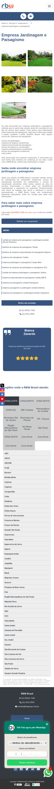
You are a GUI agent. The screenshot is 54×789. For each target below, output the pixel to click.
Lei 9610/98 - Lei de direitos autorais (37, 684)
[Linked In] (32, 769)
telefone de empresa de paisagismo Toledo (20, 247)
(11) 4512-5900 (27, 314)
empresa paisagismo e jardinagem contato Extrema (24, 288)
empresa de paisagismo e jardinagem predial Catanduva (26, 293)
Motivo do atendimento (27, 737)
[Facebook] (21, 769)
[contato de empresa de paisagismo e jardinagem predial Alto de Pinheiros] (14, 58)
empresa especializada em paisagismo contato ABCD (24, 278)
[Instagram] (15, 769)
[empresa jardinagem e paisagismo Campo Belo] (14, 110)
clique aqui (31, 212)
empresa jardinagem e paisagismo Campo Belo (22, 262)
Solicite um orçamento (27, 221)
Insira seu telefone (27, 748)
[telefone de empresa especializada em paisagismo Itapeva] (14, 84)
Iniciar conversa (27, 762)
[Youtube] (38, 769)
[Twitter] (27, 769)
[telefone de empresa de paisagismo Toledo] (40, 58)
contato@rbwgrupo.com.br (28, 706)
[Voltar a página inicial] (8, 6)
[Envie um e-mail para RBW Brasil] (31, 16)
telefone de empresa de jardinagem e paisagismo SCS (25, 267)
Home (27, 718)
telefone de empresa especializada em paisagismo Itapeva (27, 252)
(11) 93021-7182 (18, 212)
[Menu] (49, 6)
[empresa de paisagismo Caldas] (40, 84)
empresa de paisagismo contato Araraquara (20, 283)
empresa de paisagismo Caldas (15, 257)
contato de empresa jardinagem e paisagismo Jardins (24, 273)
